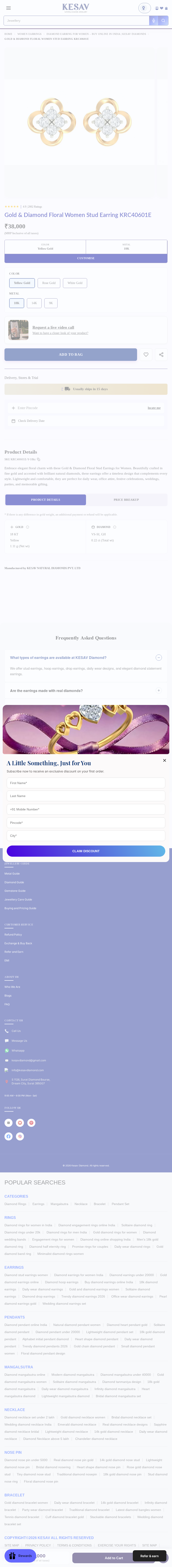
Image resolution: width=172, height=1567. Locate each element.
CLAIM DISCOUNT (86, 851)
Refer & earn (149, 1556)
